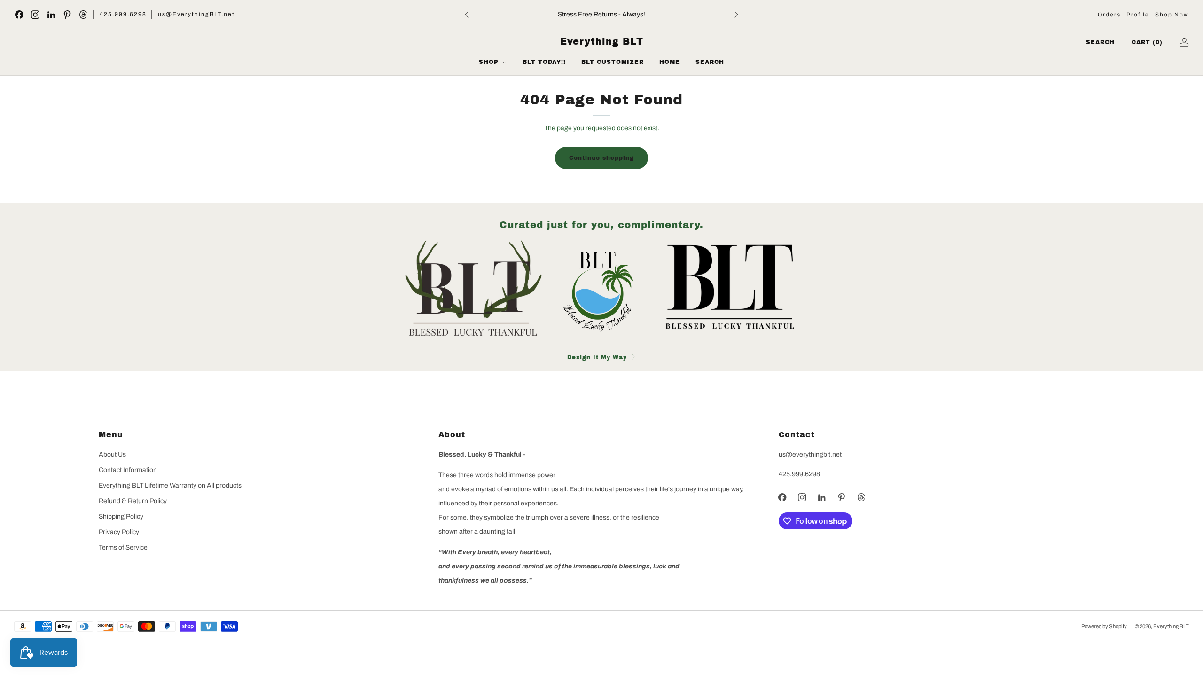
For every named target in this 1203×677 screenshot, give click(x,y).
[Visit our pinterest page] (67, 15)
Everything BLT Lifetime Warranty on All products (170, 485)
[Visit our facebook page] (19, 15)
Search (709, 62)
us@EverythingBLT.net (196, 14)
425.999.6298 (123, 14)
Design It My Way (597, 357)
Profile (1137, 14)
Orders (1109, 14)
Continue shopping (601, 158)
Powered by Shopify (1104, 626)
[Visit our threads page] (83, 15)
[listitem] (601, 14)
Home (669, 62)
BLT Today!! (544, 62)
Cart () (1147, 42)
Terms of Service (123, 547)
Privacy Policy (119, 531)
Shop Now (1172, 14)
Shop (489, 62)
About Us (112, 454)
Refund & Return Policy (133, 500)
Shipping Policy (121, 516)
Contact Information (128, 469)
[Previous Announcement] (467, 14)
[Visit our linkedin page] (51, 15)
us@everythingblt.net (810, 454)
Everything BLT (601, 42)
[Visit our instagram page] (35, 15)
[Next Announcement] (736, 14)
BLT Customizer (612, 62)
